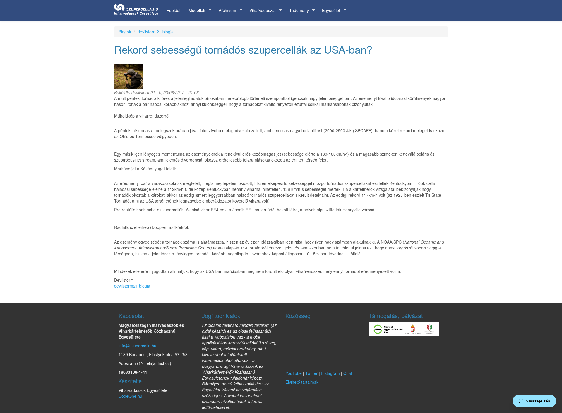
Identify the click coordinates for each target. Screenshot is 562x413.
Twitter (311, 373)
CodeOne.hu (130, 396)
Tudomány (297, 10)
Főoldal (173, 10)
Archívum (225, 10)
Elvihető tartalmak (301, 382)
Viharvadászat (260, 10)
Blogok (125, 32)
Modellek (194, 10)
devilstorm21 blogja (156, 32)
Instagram (330, 373)
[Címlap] (138, 8)
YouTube (293, 373)
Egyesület (329, 10)
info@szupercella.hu (137, 346)
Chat (347, 373)
